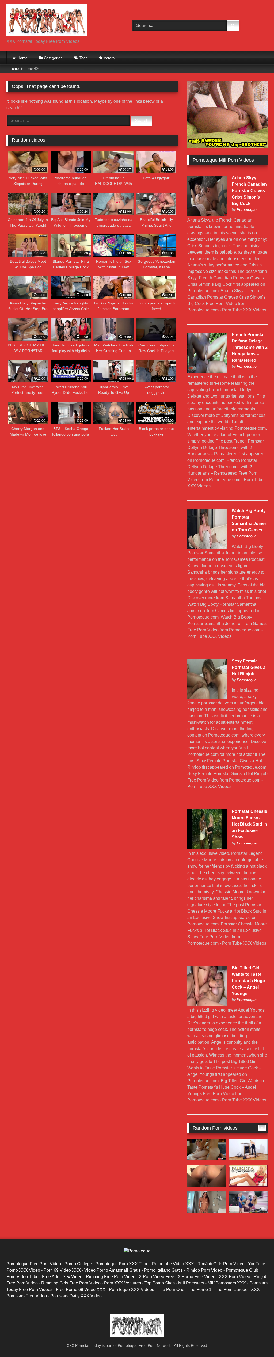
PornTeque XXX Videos (131, 1289)
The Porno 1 (199, 1289)
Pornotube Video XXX (173, 1263)
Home (22, 58)
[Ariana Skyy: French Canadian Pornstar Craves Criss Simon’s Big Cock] (207, 214)
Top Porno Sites (159, 1283)
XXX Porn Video (234, 1276)
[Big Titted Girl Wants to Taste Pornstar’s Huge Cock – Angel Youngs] (207, 1004)
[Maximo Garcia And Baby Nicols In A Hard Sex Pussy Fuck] (206, 1202)
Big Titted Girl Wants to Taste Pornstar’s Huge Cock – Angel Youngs (248, 981)
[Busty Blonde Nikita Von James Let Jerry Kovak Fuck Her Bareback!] (248, 1176)
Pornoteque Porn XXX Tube (122, 1263)
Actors (109, 58)
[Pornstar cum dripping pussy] (248, 1150)
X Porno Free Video (196, 1276)
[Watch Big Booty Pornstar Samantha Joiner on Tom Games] (207, 547)
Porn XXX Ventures (122, 1283)
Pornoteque (247, 209)
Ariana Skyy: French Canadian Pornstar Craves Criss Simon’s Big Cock (249, 191)
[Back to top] (257, 1341)
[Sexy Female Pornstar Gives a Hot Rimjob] (207, 698)
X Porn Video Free (156, 1276)
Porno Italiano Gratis (163, 1270)
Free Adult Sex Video (62, 1276)
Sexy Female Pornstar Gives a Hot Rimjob (248, 667)
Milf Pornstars (191, 1283)
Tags (83, 58)
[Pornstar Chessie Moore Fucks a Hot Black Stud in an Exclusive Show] (207, 848)
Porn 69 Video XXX (62, 1270)
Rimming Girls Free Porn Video (71, 1283)
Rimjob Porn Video (204, 1270)
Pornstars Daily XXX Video (76, 1296)
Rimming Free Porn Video (110, 1276)
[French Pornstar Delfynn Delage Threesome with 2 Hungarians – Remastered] (207, 371)
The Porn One (171, 1289)
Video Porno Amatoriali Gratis (112, 1270)
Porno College (78, 1263)
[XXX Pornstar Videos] (61, 21)
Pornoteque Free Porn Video (33, 1263)
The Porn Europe (231, 1289)
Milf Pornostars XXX (227, 1283)
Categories (53, 58)
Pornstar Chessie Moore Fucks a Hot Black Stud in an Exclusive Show (249, 824)
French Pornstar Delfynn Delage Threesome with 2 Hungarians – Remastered (250, 347)
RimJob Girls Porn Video (221, 1263)
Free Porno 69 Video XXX (80, 1289)
